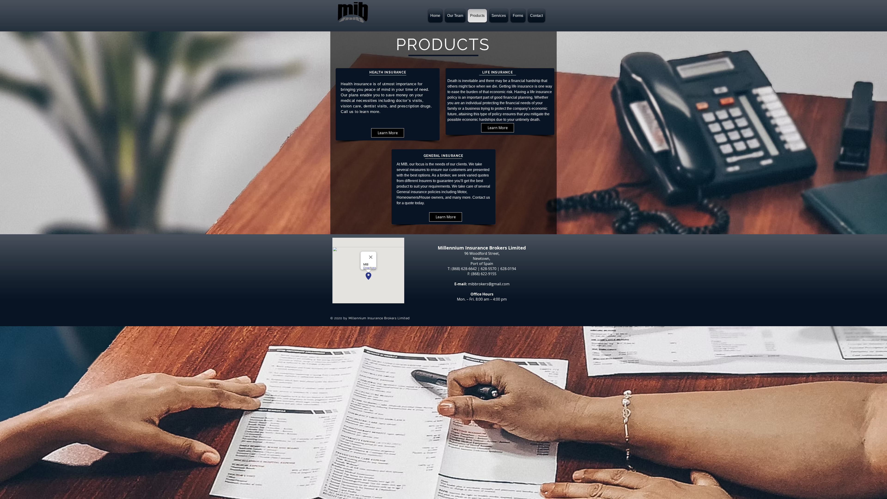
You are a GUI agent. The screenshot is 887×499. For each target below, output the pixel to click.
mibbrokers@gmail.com (489, 283)
